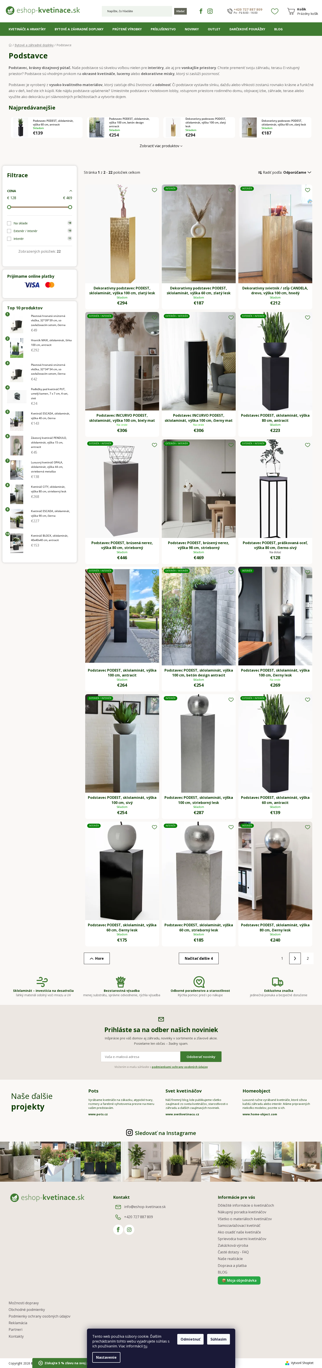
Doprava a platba (232, 1265)
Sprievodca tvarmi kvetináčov (242, 1238)
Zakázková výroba (233, 1245)
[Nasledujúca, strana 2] (295, 958)
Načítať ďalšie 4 (199, 958)
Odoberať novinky (201, 1056)
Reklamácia (18, 1322)
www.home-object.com (260, 1114)
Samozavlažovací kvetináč (239, 1225)
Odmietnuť (190, 1339)
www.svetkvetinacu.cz (182, 1114)
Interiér (42, 239)
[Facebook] (201, 11)
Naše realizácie (230, 1258)
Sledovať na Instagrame (165, 1133)
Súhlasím (218, 1339)
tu (145, 1346)
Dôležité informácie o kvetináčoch (246, 1205)
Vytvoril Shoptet (302, 1363)
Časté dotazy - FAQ (233, 1252)
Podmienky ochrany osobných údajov (39, 1316)
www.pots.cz (98, 1114)
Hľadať (180, 11)
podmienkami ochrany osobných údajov (180, 1067)
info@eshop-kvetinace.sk (145, 1206)
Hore (99, 958)
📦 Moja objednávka (239, 1280)
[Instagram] (210, 11)
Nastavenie (106, 1357)
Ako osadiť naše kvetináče (239, 1232)
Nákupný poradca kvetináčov (242, 1212)
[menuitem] (27, 29)
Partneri (15, 1329)
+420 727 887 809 (248, 9)
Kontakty (16, 1336)
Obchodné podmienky (27, 1309)
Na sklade (42, 223)
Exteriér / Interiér (42, 231)
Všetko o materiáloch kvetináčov (245, 1218)
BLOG (222, 1272)
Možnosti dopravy (24, 1303)
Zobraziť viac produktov (159, 145)
